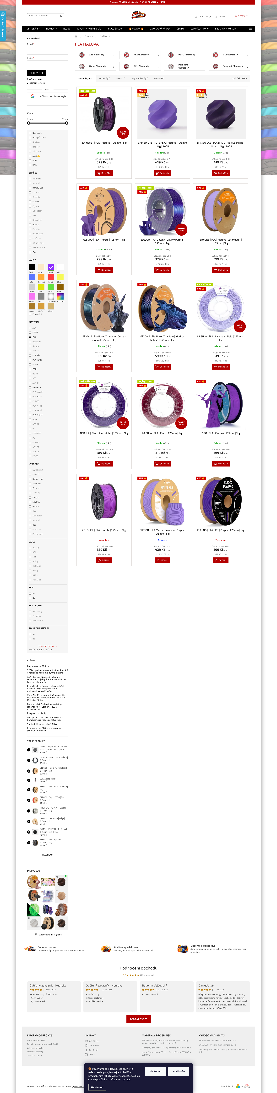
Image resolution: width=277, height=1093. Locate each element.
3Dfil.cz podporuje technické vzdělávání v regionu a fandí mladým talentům (47, 671)
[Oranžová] (41, 277)
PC (34, 438)
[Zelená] (51, 287)
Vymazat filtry (46, 646)
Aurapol (36, 183)
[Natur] (41, 267)
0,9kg (35, 570)
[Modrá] (32, 277)
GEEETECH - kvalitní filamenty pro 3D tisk (218, 1044)
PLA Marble (38, 392)
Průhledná (37, 314)
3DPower (37, 178)
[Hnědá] (60, 287)
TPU (35, 369)
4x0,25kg (37, 566)
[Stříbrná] (32, 287)
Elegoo (36, 497)
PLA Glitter (38, 415)
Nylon (35, 373)
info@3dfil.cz (94, 1041)
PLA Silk (36, 355)
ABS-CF (36, 424)
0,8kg (35, 575)
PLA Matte (37, 360)
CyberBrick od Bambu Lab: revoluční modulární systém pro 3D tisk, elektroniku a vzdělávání (45, 688)
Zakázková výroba (35, 1047)
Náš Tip (36, 146)
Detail (105, 560)
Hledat (61, 16)
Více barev (38, 620)
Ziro (35, 252)
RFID (35, 165)
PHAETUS (37, 474)
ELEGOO (37, 201)
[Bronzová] (32, 306)
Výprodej (37, 151)
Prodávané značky (35, 1051)
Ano (34, 593)
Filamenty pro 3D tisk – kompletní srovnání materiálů (44, 729)
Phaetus (37, 229)
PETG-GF (37, 433)
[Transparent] (51, 296)
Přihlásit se (36, 72)
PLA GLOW (37, 396)
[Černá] (32, 267)
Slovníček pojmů (34, 1055)
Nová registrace (35, 79)
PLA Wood (37, 406)
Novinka (36, 142)
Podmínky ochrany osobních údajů (42, 1044)
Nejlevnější (104, 78)
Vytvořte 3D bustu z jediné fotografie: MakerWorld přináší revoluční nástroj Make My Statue (46, 697)
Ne (34, 638)
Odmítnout (155, 1071)
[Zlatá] (41, 287)
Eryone (36, 206)
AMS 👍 (36, 156)
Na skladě (37, 133)
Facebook (93, 1049)
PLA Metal (37, 410)
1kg (34, 556)
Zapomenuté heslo (36, 83)
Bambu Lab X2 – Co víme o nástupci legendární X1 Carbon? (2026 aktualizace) (45, 706)
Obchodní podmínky (36, 1040)
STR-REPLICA (39, 247)
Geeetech (38, 211)
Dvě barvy (37, 611)
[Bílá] (60, 267)
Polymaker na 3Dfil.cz (38, 666)
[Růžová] (32, 296)
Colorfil (36, 192)
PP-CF (35, 456)
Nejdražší (120, 78)
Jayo (35, 215)
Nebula (36, 224)
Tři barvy (37, 616)
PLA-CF (36, 401)
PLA (34, 337)
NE (34, 598)
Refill (35, 160)
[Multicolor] (60, 296)
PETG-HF (37, 341)
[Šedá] (41, 296)
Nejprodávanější (139, 78)
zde (128, 1079)
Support (36, 346)
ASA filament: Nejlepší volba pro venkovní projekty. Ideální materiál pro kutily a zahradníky (46, 679)
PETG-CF (37, 387)
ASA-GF (36, 383)
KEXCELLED (38, 470)
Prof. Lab (37, 238)
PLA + (35, 364)
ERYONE (36, 502)
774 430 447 (94, 1045)
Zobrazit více (138, 1019)
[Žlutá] (60, 277)
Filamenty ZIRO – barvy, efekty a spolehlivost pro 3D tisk (223, 1050)
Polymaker (38, 233)
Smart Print (38, 243)
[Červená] (51, 277)
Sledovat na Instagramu (50, 934)
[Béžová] (51, 306)
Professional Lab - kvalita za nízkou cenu (217, 1040)
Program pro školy (36, 713)
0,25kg (36, 547)
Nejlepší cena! (39, 137)
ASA (34, 328)
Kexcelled (38, 220)
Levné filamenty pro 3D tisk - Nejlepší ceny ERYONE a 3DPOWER (166, 1053)
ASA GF (36, 451)
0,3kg (35, 561)
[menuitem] (33, 29)
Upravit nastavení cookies (83, 1086)
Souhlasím (178, 1071)
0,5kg (35, 552)
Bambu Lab (38, 187)
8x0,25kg (37, 579)
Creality (36, 197)
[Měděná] (41, 306)
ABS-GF (36, 350)
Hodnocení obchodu (139, 967)
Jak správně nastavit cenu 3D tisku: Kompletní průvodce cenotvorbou (45, 718)
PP (34, 428)
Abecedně (159, 78)
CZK (206, 17)
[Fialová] (51, 267)
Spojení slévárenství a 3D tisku (42, 724)
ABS (34, 378)
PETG (35, 332)
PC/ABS (36, 442)
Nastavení (97, 1087)
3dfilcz (92, 1054)
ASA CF (36, 447)
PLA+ (35, 419)
